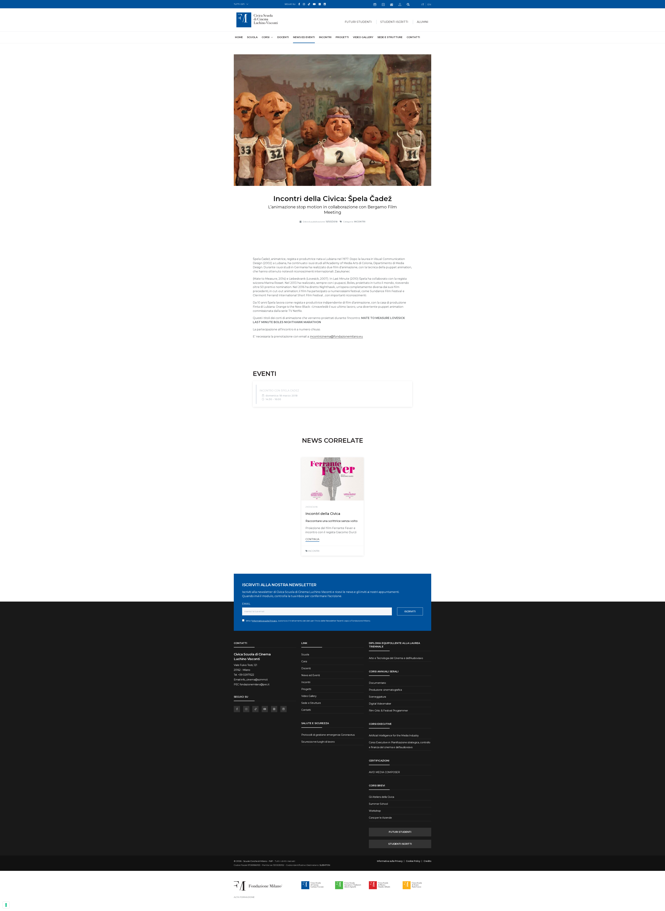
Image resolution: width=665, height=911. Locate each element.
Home (239, 37)
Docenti (283, 37)
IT (423, 4)
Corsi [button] (265, 37)
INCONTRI (313, 550)
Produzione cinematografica (385, 689)
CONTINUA (312, 539)
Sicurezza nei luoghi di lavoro (318, 741)
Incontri (325, 37)
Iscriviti (410, 611)
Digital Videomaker (380, 703)
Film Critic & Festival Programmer (388, 710)
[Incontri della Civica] (332, 478)
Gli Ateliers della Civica (381, 797)
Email (246, 603)
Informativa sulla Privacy (264, 620)
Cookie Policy (413, 861)
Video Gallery (363, 37)
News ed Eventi (304, 37)
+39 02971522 (246, 674)
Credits (427, 861)
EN (429, 4)
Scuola (252, 37)
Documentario (377, 682)
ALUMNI (422, 22)
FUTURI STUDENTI (400, 831)
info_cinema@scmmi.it (254, 679)
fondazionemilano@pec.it (254, 684)
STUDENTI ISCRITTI (400, 843)
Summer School (378, 803)
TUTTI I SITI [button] (239, 4)
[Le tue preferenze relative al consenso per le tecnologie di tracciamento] (6, 905)
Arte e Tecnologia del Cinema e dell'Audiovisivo (396, 658)
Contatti (413, 37)
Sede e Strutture (389, 37)
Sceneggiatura (377, 696)
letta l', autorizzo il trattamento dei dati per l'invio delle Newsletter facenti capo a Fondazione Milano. (307, 620)
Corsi (304, 661)
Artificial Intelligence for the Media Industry (394, 735)
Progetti (342, 37)
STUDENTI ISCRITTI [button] (394, 22)
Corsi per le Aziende (380, 817)
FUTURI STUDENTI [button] (358, 22)
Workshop (375, 810)
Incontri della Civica (322, 514)
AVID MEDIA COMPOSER (384, 772)
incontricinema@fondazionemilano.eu (336, 336)
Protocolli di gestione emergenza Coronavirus (328, 734)
